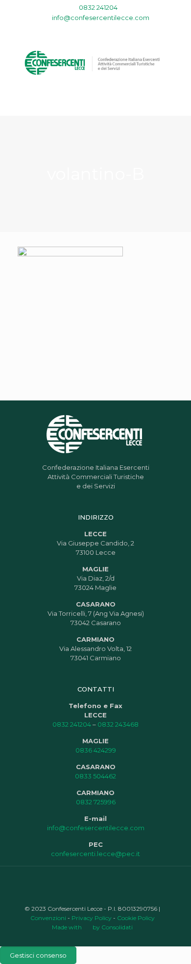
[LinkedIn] (102, 30)
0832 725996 (96, 802)
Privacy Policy (92, 918)
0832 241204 (98, 7)
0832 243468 (118, 724)
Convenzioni (48, 918)
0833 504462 (95, 776)
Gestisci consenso (38, 955)
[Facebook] (77, 30)
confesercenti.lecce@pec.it (95, 854)
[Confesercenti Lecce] (95, 62)
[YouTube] (89, 30)
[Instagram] (115, 30)
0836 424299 (95, 750)
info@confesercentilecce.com (100, 17)
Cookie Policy (136, 918)
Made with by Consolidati (92, 927)
